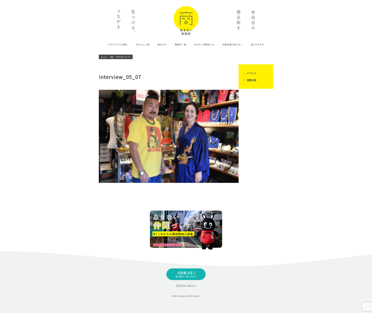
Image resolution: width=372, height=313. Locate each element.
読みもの (162, 44)
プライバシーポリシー (186, 285)
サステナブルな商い (118, 44)
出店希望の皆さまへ (232, 44)
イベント (251, 73)
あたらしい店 (143, 44)
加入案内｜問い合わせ (186, 274)
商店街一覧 (180, 44)
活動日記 (251, 80)
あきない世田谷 (186, 20)
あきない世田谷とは (204, 44)
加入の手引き (257, 44)
